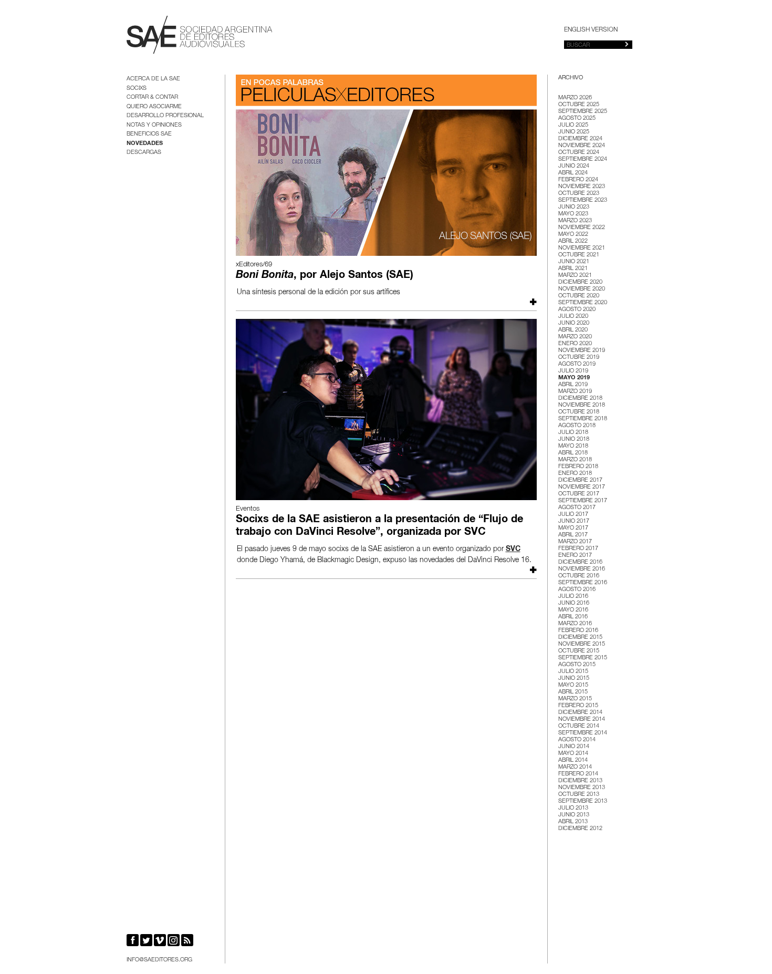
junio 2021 (573, 262)
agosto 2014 (577, 740)
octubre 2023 (578, 193)
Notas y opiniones (154, 125)
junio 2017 (573, 521)
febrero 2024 (578, 180)
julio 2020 (573, 316)
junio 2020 (573, 323)
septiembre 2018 (582, 419)
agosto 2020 (577, 310)
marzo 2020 (575, 337)
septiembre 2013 (582, 801)
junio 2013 (573, 815)
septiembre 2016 (582, 583)
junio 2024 (573, 166)
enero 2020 (575, 344)
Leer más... (532, 301)
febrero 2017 (578, 549)
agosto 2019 (577, 364)
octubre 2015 (578, 651)
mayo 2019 (574, 378)
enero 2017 (575, 555)
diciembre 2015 (580, 637)
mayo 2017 (573, 528)
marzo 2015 (575, 699)
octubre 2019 (578, 357)
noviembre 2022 (581, 228)
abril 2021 (573, 269)
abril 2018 (573, 453)
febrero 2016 (578, 631)
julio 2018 (573, 433)
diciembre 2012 (580, 829)
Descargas (144, 153)
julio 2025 (573, 125)
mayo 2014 (573, 754)
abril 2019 (573, 385)
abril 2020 (573, 330)
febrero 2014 (578, 774)
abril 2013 (573, 822)
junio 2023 (573, 207)
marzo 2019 (575, 392)
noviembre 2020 (581, 289)
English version (591, 30)
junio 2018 (573, 439)
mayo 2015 (573, 685)
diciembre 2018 (580, 398)
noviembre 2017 (581, 487)
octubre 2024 (578, 153)
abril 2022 (573, 241)
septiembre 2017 (582, 501)
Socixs (137, 88)
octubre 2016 (578, 576)
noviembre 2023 (581, 187)
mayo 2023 (573, 214)
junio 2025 (573, 132)
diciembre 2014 (580, 713)
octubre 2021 (578, 255)
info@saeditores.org (159, 960)
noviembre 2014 (581, 719)
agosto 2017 (577, 508)
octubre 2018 (578, 412)
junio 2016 (573, 603)
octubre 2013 (578, 794)
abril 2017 (573, 535)
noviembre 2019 (581, 351)
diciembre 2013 (580, 781)
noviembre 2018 (581, 405)
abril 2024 (573, 173)
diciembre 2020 (580, 282)
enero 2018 (575, 473)
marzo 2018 (575, 460)
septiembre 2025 (582, 112)
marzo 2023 (575, 221)
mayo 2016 (573, 610)
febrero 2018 (578, 467)
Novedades (145, 144)
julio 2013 (573, 808)
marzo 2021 (575, 275)
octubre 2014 (578, 726)
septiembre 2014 (582, 733)
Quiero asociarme (154, 107)
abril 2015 (573, 692)
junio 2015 (573, 678)
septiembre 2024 (582, 159)
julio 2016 (573, 596)
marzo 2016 (575, 624)
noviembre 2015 (581, 644)
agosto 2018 (577, 426)
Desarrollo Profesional (165, 116)
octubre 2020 (578, 296)
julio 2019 (573, 371)
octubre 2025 (578, 105)
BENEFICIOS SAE (149, 134)
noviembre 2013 (581, 788)
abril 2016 (573, 617)
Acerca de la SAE (153, 79)
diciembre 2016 (580, 562)
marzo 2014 (575, 767)
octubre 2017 (578, 494)
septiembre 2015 (582, 658)
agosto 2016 (577, 590)
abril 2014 (573, 760)
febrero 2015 (578, 706)
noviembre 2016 (581, 569)
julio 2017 (573, 514)
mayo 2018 (573, 446)
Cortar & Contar (152, 97)
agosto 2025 (577, 118)
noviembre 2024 (581, 146)
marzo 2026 (575, 98)
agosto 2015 (577, 665)
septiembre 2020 (582, 303)
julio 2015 (573, 672)
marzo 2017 (575, 542)
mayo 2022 (573, 234)
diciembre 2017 (580, 480)
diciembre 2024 (580, 139)
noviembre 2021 (581, 248)
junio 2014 (573, 747)
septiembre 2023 (582, 200)
